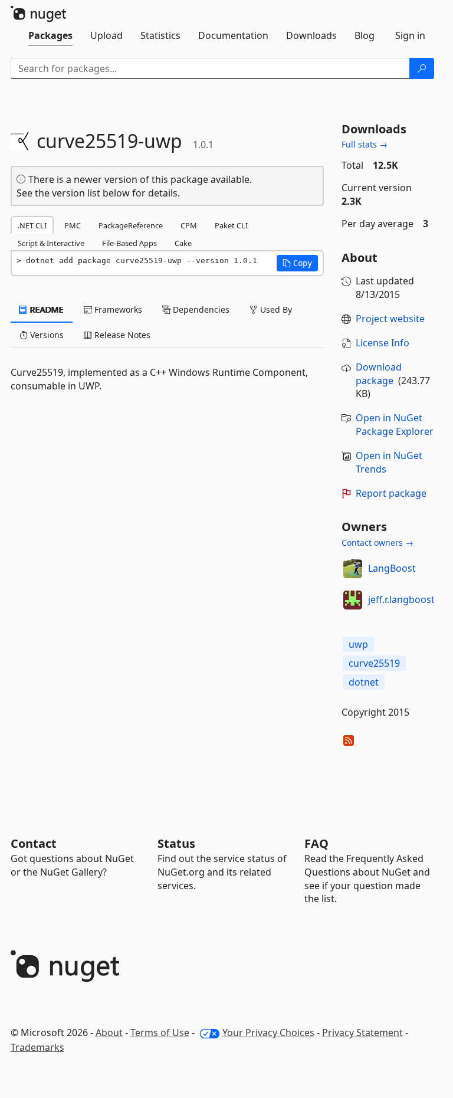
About (109, 1032)
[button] (297, 263)
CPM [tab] (188, 225)
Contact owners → (377, 542)
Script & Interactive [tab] (51, 243)
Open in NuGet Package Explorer (395, 424)
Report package (391, 493)
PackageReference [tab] (131, 225)
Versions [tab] (46, 334)
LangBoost (392, 568)
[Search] (421, 68)
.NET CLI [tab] (32, 225)
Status (176, 843)
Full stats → (365, 144)
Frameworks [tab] (117, 309)
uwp (358, 644)
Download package (379, 373)
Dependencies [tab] (199, 309)
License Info (382, 342)
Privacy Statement (362, 1032)
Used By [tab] (275, 309)
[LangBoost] (352, 568)
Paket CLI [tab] (231, 225)
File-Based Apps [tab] (129, 243)
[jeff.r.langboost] (352, 600)
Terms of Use (159, 1032)
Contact (34, 843)
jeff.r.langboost (401, 599)
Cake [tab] (183, 243)
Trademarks (37, 1047)
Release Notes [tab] (121, 334)
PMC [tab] (72, 225)
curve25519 (374, 663)
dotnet (364, 682)
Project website (390, 318)
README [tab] (46, 309)
